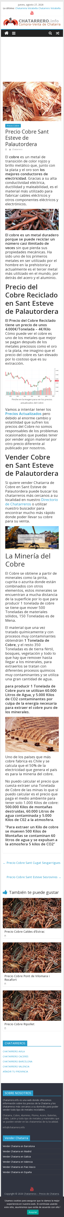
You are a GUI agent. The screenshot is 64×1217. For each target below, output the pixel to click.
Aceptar (33, 1212)
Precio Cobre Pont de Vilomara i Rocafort (27, 978)
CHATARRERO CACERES (15, 1056)
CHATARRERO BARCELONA (17, 1061)
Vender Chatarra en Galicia (17, 1156)
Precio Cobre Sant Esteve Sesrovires (34, 877)
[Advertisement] (32, 56)
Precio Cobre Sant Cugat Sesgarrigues (31, 863)
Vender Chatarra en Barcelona (19, 1146)
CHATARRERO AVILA (14, 1051)
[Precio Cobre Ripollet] (32, 992)
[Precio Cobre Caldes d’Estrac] (32, 900)
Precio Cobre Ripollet (19, 1024)
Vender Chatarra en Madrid (17, 1151)
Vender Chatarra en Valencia (18, 1161)
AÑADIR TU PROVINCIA (15, 1071)
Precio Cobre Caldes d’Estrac (24, 931)
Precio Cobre (13, 125)
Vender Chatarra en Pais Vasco (19, 1166)
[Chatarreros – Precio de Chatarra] (6, 33)
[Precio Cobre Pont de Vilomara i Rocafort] (32, 944)
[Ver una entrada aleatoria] (57, 33)
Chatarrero (17, 149)
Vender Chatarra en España (17, 1172)
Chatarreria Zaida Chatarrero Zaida (33, 8)
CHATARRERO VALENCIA (16, 1066)
